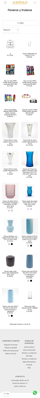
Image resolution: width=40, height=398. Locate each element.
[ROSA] (9, 211)
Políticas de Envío (10, 353)
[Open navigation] (5, 2)
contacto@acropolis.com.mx (20, 380)
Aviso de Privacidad (29, 350)
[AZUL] (12, 211)
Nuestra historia (29, 347)
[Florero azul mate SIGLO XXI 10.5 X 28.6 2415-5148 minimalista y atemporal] (10, 296)
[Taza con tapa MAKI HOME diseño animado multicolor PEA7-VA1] (10, 71)
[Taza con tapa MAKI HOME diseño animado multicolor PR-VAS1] (29, 71)
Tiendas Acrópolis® (11, 348)
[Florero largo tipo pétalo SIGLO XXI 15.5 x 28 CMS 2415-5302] (29, 191)
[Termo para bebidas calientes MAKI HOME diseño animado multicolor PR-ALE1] (10, 100)
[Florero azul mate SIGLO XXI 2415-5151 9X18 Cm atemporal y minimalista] (29, 261)
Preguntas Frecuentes (11, 345)
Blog (29, 368)
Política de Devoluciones (11, 350)
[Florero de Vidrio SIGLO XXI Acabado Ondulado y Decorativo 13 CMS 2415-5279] (10, 191)
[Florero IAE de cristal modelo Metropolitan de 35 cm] (29, 130)
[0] (10, 44)
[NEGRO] (12, 244)
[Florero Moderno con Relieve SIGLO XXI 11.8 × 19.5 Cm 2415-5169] (10, 226)
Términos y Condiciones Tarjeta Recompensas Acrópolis (29, 362)
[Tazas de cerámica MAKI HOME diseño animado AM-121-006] (29, 100)
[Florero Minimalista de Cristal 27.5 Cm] (29, 44)
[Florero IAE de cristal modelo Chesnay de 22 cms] (10, 130)
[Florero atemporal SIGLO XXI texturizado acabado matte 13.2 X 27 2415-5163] (29, 226)
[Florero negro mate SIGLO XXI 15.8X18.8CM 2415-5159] (10, 261)
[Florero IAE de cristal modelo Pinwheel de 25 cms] (10, 159)
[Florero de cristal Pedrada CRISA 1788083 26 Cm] (29, 296)
